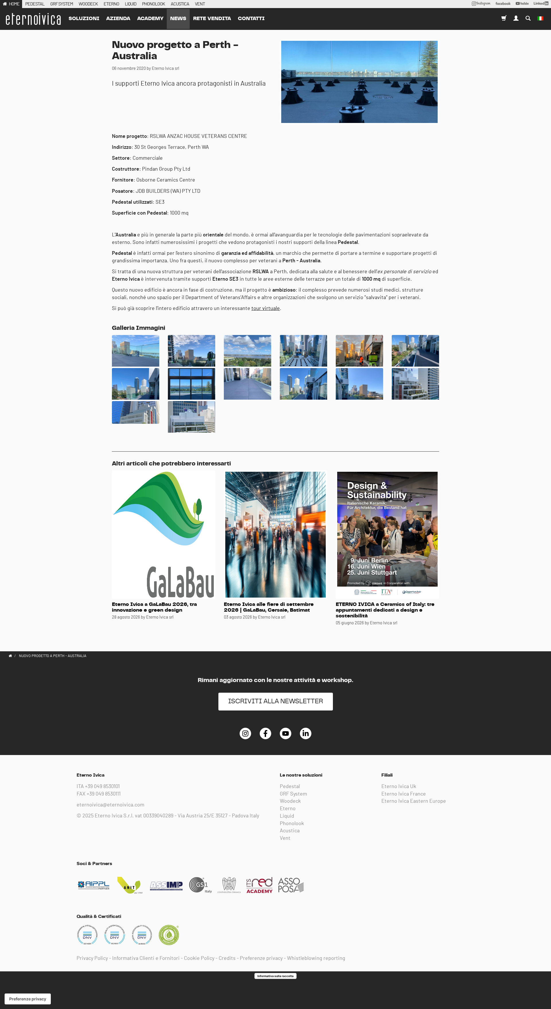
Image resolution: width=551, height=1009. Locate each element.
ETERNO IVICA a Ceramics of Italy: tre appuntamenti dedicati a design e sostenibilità (385, 610)
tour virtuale (265, 308)
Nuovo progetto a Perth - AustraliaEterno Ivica (33, 19)
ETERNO (111, 4)
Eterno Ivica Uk (398, 786)
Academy (150, 18)
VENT (200, 4)
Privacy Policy (92, 958)
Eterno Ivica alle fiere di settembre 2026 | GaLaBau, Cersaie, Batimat (269, 607)
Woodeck (290, 801)
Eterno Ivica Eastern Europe (413, 801)
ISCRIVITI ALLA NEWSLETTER (275, 701)
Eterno (288, 808)
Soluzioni (84, 18)
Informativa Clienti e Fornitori (146, 958)
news (178, 18)
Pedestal (290, 786)
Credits (227, 958)
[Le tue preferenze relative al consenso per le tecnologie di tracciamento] (28, 998)
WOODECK (88, 4)
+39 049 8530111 (104, 794)
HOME (14, 4)
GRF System (293, 794)
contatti (251, 18)
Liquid (287, 816)
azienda (118, 18)
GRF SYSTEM (61, 4)
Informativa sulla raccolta (275, 976)
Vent (285, 838)
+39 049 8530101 (102, 786)
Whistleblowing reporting (316, 958)
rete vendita (212, 18)
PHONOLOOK (153, 4)
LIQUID (130, 4)
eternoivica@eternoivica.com (110, 805)
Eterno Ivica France (403, 794)
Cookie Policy (199, 958)
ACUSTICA (180, 4)
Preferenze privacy (261, 958)
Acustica (290, 830)
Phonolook (292, 823)
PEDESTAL (34, 4)
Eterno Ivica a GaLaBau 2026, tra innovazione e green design (154, 607)
